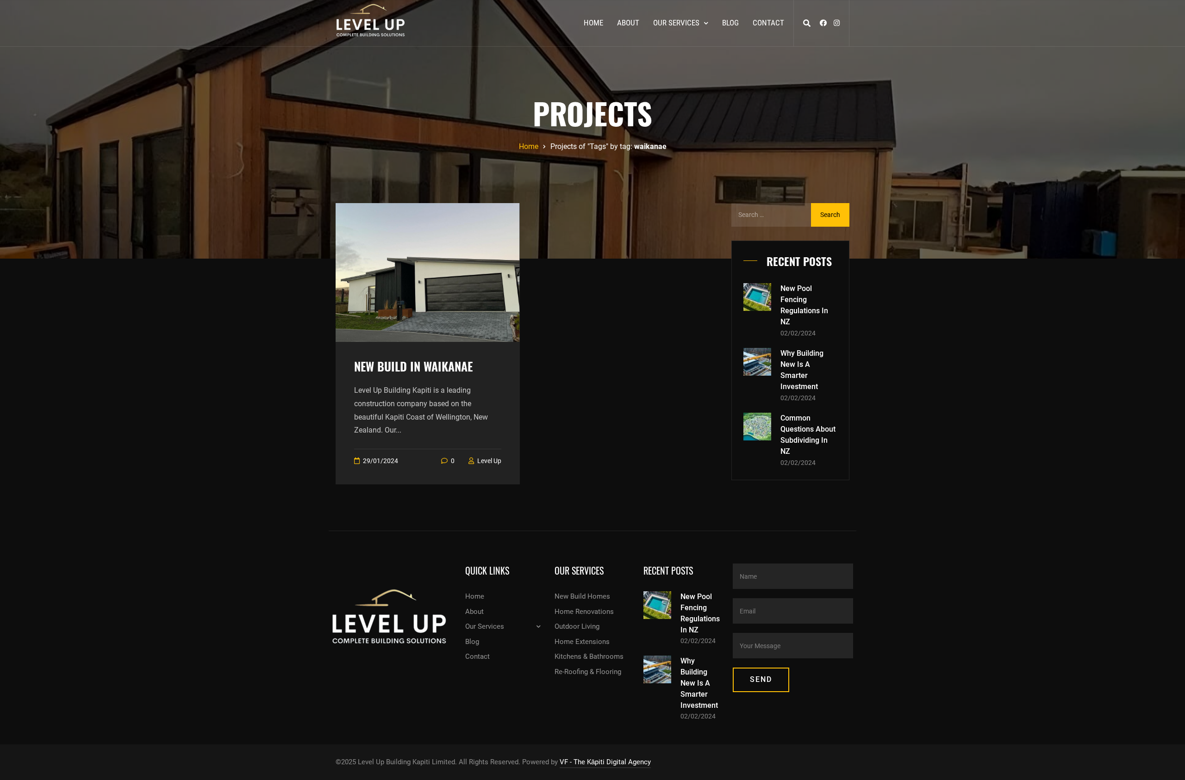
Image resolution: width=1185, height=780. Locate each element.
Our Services (676, 22)
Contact (768, 22)
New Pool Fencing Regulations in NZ (804, 305)
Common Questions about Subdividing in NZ (808, 435)
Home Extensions (582, 642)
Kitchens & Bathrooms (589, 656)
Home (593, 22)
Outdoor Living (577, 626)
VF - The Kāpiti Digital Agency (605, 762)
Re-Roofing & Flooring (588, 672)
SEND (761, 679)
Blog (730, 22)
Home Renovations (584, 611)
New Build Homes (582, 596)
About (628, 22)
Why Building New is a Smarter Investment (801, 370)
